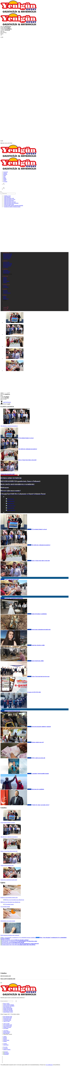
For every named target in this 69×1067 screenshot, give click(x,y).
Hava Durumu (8, 1005)
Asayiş (4, 180)
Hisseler (5, 280)
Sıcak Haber (5, 287)
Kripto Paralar (6, 281)
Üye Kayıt (5, 291)
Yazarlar (5, 285)
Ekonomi (5, 174)
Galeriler (5, 307)
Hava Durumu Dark (7, 255)
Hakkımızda (5, 298)
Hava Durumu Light (7, 253)
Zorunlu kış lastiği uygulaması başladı (12, 206)
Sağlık (4, 175)
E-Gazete (5, 181)
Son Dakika (5, 267)
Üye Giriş (5, 290)
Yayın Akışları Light (7, 263)
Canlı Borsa (5, 270)
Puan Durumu (6, 272)
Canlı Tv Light (6, 258)
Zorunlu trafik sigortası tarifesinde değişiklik (13, 205)
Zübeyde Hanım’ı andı (9, 198)
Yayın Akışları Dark (7, 264)
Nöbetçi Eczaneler (7, 265)
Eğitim (4, 177)
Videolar (5, 309)
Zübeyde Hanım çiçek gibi (10, 201)
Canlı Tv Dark (6, 262)
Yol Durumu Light (7, 256)
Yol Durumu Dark (7, 257)
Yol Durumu (8, 1010)
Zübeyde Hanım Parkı (9, 200)
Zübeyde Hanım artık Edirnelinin (11, 203)
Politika (4, 179)
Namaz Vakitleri (6, 271)
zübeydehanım (7, 197)
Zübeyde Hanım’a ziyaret (9, 199)
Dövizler (5, 278)
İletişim (4, 296)
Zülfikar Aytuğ (7, 195)
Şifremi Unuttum (6, 292)
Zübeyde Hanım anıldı (9, 204)
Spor (4, 176)
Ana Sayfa (5, 171)
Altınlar (4, 277)
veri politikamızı (49, 1064)
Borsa (6, 1003)
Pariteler (5, 282)
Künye (4, 297)
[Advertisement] (34, 381)
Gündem (5, 173)
